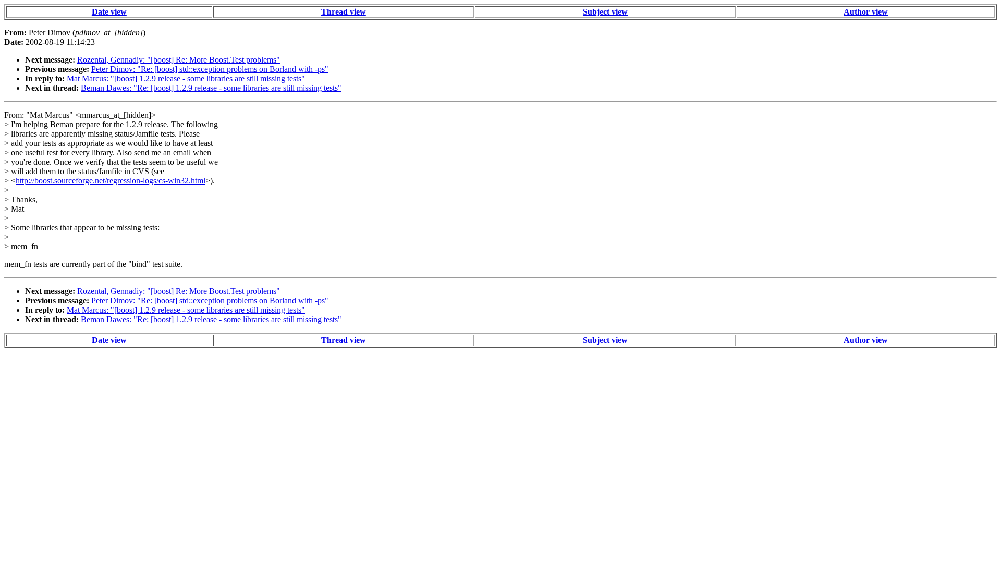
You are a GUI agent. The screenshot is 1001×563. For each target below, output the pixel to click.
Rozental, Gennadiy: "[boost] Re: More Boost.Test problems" (178, 59)
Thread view (343, 11)
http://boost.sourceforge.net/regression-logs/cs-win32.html (110, 180)
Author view (866, 11)
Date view (109, 11)
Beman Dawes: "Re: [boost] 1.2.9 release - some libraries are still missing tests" (211, 87)
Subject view (605, 11)
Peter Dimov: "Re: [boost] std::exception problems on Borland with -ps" (209, 69)
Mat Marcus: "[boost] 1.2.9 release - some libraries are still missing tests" (186, 78)
